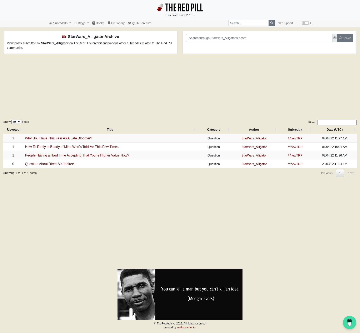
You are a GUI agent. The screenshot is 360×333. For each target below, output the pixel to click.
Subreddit (295, 129)
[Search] (272, 23)
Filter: (312, 122)
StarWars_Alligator (254, 138)
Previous (326, 173)
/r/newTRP (295, 138)
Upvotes (13, 129)
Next (351, 173)
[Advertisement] (180, 88)
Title (110, 129)
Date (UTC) (335, 129)
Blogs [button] (81, 23)
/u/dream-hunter (186, 327)
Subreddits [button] (60, 23)
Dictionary (117, 23)
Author (254, 129)
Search (346, 38)
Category (213, 129)
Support (287, 23)
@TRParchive (141, 23)
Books (100, 23)
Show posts (16, 121)
